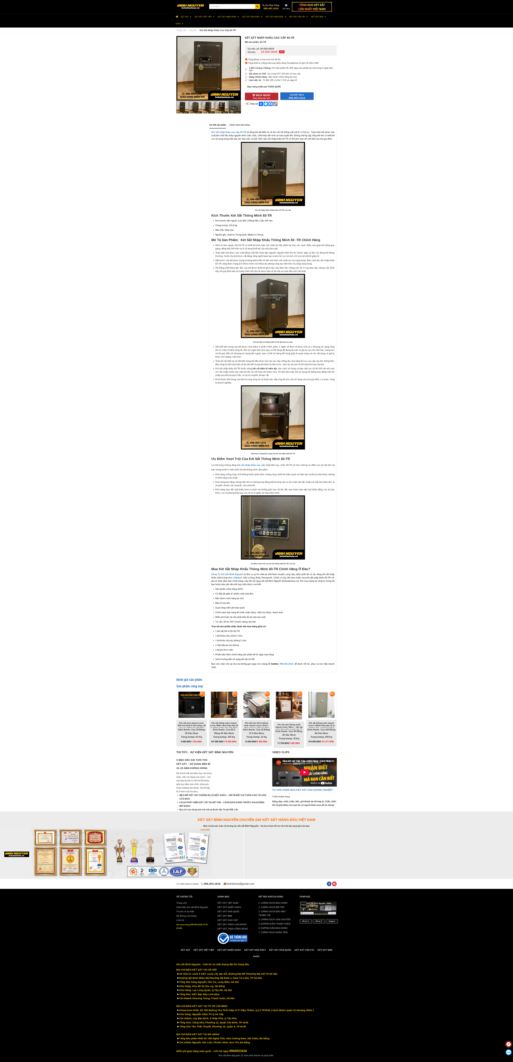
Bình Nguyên (236, 574)
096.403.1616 (271, 8)
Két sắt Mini (317, 17)
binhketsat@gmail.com (240, 883)
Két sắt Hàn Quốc (275, 17)
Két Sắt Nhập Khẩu (227, 17)
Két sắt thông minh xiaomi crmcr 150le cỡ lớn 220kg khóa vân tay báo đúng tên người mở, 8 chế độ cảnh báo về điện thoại (236, 728)
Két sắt (185, 17)
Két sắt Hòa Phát (251, 17)
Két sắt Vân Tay (297, 17)
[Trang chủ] (190, 6)
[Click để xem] (208, 68)
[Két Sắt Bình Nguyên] (232, 938)
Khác (178, 24)
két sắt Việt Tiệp (203, 17)
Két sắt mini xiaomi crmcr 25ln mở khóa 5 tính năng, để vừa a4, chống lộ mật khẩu (302, 725)
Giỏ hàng (286, 9)
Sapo (291, 1055)
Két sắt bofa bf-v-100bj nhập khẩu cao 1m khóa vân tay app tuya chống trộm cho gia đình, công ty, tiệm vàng (269, 726)
